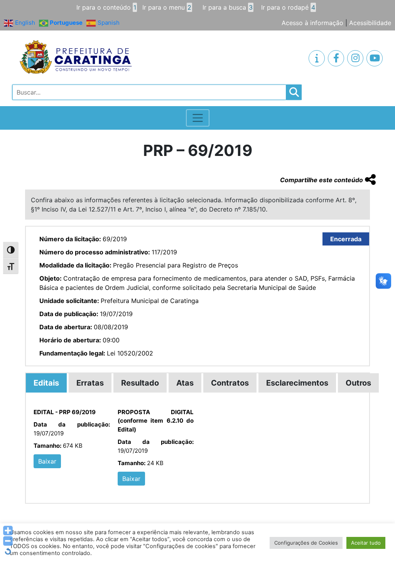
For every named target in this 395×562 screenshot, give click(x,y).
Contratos (230, 383)
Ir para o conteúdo (106, 7)
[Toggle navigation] (197, 118)
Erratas (90, 383)
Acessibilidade (370, 23)
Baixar (47, 461)
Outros (358, 383)
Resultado (140, 383)
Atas (185, 383)
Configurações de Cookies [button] (306, 543)
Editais (46, 383)
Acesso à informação (312, 23)
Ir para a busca (228, 7)
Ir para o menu (166, 7)
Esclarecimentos (297, 383)
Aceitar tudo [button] (366, 543)
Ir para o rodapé (288, 7)
